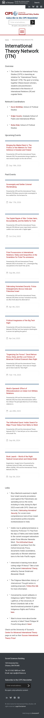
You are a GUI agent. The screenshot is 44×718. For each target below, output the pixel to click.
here (12, 612)
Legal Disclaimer (20, 706)
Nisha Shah (15, 125)
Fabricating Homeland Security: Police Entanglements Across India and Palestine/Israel (21, 288)
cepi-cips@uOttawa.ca (18, 673)
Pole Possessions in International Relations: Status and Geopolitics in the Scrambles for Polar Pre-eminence (21, 254)
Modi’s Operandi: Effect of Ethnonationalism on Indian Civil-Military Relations (22, 390)
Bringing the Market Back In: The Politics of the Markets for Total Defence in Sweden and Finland (19, 147)
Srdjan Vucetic (16, 116)
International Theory (29, 568)
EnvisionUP (35, 713)
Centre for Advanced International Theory (21, 632)
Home (7, 40)
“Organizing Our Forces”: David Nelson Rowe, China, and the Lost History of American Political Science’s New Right (21, 356)
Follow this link (32, 586)
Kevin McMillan (17, 107)
